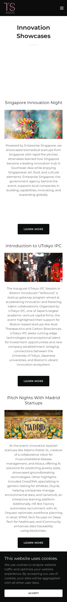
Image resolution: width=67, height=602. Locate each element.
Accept (33, 593)
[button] (62, 8)
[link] (9, 8)
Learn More (34, 229)
